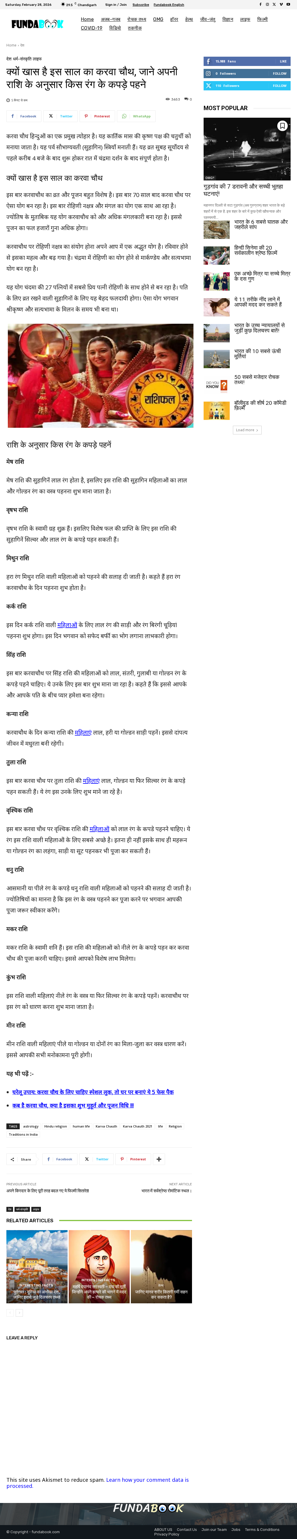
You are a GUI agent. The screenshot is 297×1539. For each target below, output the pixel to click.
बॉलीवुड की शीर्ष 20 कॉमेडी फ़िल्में (260, 405)
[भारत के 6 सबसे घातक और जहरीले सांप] (217, 230)
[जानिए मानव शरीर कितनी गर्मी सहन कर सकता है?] (161, 1267)
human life (81, 1126)
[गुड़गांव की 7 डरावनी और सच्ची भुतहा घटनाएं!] (247, 149)
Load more (245, 429)
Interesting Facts (36, 1285)
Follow (280, 73)
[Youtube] (288, 4)
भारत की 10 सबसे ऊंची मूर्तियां (257, 354)
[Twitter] (274, 4)
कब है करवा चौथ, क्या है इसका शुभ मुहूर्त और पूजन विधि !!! (73, 1105)
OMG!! (209, 178)
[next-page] (19, 1313)
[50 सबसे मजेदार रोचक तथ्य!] (217, 385)
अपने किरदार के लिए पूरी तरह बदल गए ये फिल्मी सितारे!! (47, 1190)
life (160, 1126)
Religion (175, 1126)
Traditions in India (23, 1134)
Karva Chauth (106, 1126)
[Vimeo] (281, 4)
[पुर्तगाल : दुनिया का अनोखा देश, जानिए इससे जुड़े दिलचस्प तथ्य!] (37, 1267)
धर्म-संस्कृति (22, 59)
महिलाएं (83, 732)
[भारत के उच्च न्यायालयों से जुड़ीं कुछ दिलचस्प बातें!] (217, 333)
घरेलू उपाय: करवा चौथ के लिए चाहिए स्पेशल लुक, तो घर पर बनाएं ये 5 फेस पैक (93, 1092)
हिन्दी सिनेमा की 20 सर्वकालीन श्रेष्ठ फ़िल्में (255, 250)
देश (22, 45)
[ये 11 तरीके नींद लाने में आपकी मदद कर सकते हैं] (217, 307)
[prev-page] (10, 1313)
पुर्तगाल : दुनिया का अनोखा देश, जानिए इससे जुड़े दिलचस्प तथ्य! (36, 1294)
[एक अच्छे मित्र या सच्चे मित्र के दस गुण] (217, 281)
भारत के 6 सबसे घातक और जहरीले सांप (261, 224)
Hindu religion (55, 1126)
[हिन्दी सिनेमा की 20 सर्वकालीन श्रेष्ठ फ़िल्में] (217, 255)
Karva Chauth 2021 (137, 1126)
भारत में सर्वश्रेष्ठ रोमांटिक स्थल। (167, 1190)
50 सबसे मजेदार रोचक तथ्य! (256, 380)
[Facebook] (260, 4)
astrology (31, 1126)
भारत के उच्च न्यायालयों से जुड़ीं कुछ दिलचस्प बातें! (259, 328)
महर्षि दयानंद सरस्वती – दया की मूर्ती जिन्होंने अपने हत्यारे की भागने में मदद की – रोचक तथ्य (99, 1292)
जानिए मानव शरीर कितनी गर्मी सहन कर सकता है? (161, 1294)
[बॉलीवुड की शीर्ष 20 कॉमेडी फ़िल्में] (217, 411)
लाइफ (37, 59)
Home (11, 45)
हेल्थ (160, 1285)
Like (283, 61)
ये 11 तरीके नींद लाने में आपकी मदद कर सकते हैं (258, 302)
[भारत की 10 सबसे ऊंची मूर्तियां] (217, 359)
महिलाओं (67, 625)
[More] (159, 1159)
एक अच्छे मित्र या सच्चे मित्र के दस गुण (262, 276)
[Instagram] (267, 4)
